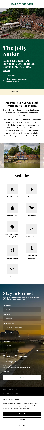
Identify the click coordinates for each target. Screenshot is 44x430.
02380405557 (10, 75)
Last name (7, 314)
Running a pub (11, 362)
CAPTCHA (6, 371)
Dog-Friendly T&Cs (10, 390)
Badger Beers (22, 356)
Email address (9, 323)
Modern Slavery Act (10, 393)
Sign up (22, 377)
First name (8, 305)
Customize (22, 419)
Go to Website (16, 92)
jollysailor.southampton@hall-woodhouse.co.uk (17, 80)
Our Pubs (9, 356)
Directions (6, 70)
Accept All (22, 414)
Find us (30, 92)
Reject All (22, 425)
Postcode (7, 342)
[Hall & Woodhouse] (22, 4)
